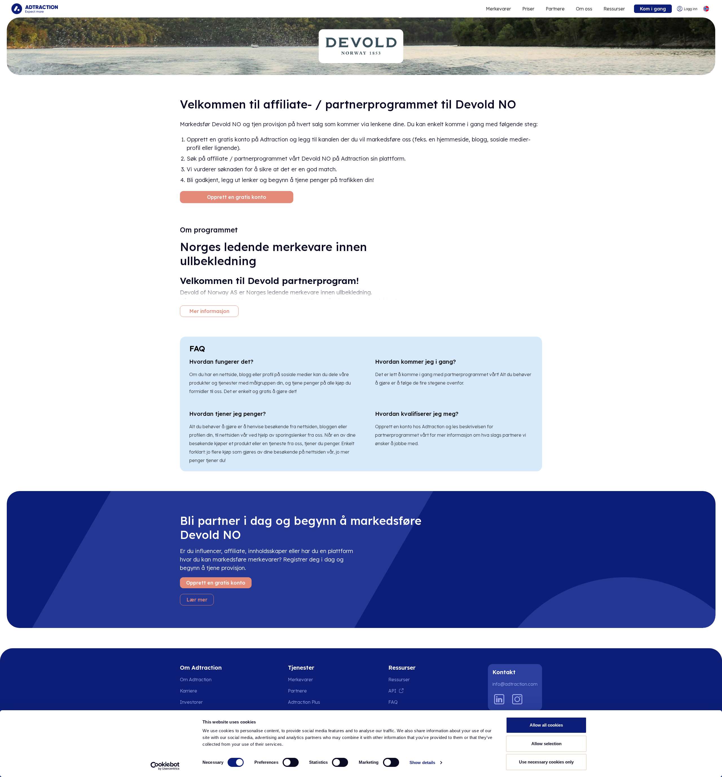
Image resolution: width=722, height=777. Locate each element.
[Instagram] (517, 699)
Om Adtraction (196, 679)
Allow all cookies (546, 725)
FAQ (393, 702)
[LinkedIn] (499, 699)
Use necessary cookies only (546, 762)
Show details (422, 762)
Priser (528, 9)
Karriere (188, 691)
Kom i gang (653, 9)
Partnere (555, 9)
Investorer (191, 702)
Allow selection (546, 743)
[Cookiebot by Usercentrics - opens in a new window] (165, 766)
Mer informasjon (209, 311)
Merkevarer (498, 9)
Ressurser (614, 9)
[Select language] (706, 9)
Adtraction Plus (304, 702)
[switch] (291, 762)
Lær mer (196, 599)
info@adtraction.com (515, 684)
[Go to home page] (34, 8)
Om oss (584, 9)
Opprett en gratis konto (236, 197)
